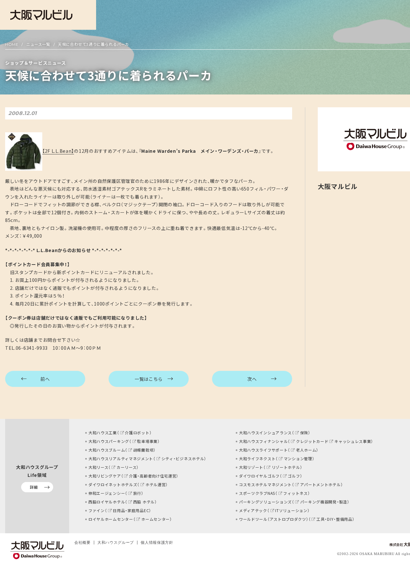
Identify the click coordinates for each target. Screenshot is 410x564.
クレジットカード (312, 441)
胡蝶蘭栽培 (143, 450)
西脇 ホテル (144, 502)
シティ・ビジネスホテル (182, 459)
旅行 (137, 493)
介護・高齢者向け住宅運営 (152, 476)
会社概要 (82, 542)
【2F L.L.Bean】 (58, 151)
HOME (11, 44)
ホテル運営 (155, 484)
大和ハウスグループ (115, 542)
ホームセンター (155, 519)
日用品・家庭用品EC (131, 510)
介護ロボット (137, 433)
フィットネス (295, 493)
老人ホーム (306, 450)
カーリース (126, 467)
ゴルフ (294, 476)
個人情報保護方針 (157, 542)
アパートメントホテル (320, 484)
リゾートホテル (286, 467)
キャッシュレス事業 (352, 441)
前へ (45, 379)
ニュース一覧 (38, 44)
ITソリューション (291, 510)
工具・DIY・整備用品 (334, 519)
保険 (304, 433)
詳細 (34, 487)
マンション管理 (298, 459)
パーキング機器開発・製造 (323, 502)
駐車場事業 (147, 441)
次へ (252, 379)
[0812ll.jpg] (23, 151)
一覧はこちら (149, 379)
